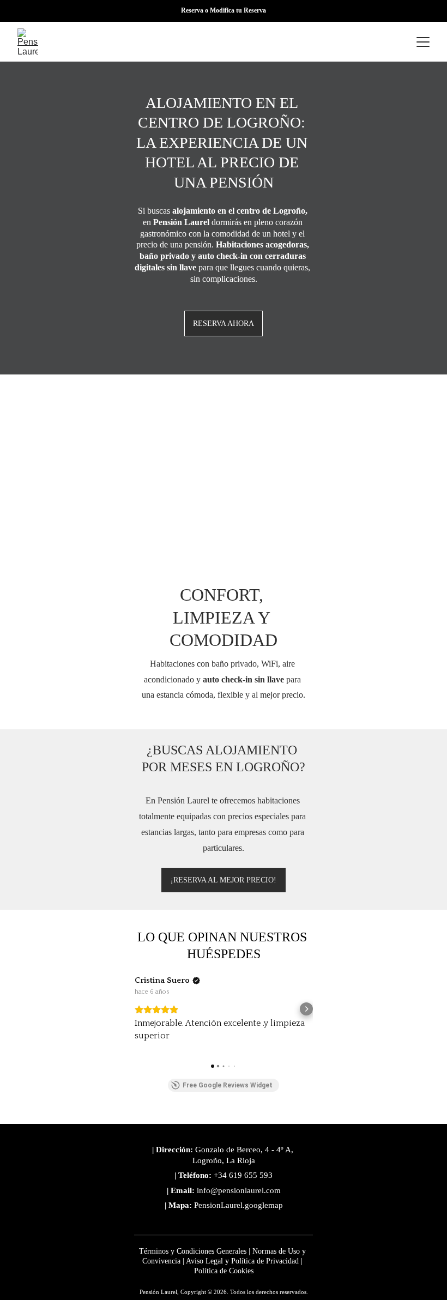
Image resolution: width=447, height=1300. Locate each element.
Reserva (193, 10)
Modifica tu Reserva (238, 10)
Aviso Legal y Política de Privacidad (242, 1261)
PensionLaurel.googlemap (238, 1205)
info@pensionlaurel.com (239, 1190)
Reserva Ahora (223, 323)
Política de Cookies (223, 1271)
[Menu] (423, 42)
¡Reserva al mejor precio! (223, 880)
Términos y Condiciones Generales (192, 1251)
